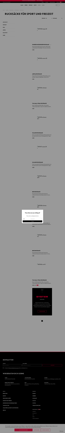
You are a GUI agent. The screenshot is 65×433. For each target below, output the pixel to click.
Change (32, 221)
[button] (32, 219)
